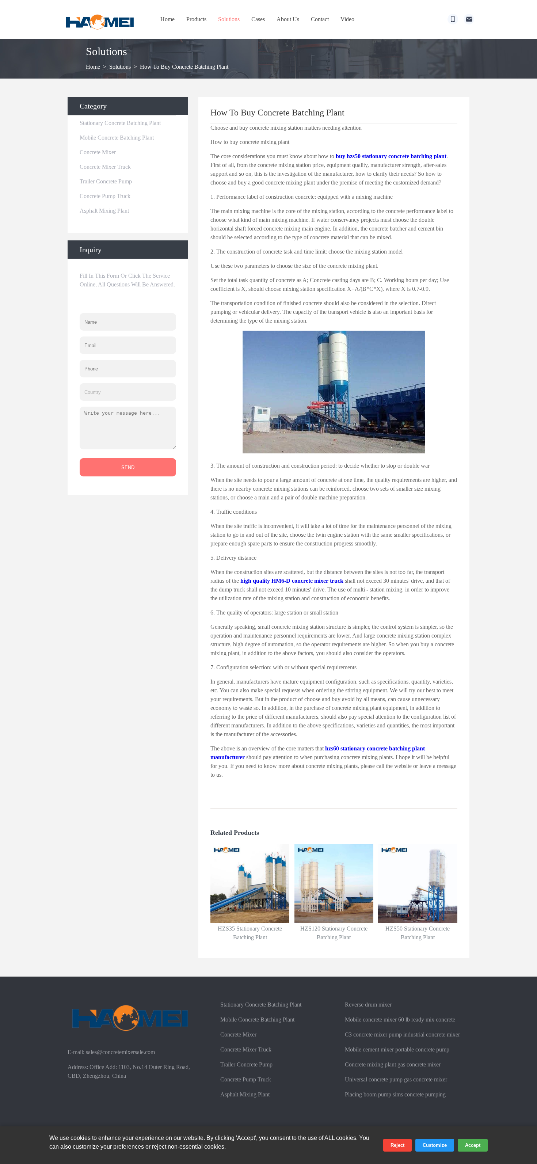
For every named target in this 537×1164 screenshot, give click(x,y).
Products (196, 19)
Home (167, 19)
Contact (320, 19)
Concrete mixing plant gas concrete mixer (393, 1064)
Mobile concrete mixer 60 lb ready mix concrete (400, 1019)
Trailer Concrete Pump (106, 181)
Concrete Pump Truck (105, 196)
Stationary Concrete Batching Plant (120, 123)
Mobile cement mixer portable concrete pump (397, 1049)
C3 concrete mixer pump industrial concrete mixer (402, 1034)
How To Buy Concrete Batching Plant (184, 67)
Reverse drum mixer (368, 1004)
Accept (472, 1145)
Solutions (229, 19)
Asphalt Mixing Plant (104, 211)
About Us (288, 19)
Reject (397, 1145)
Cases (258, 19)
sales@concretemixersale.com (120, 1052)
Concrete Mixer (98, 152)
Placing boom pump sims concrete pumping (395, 1094)
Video (347, 19)
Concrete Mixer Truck (105, 167)
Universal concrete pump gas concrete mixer (396, 1079)
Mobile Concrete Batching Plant (117, 137)
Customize (435, 1145)
